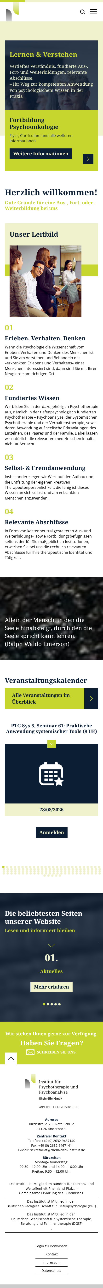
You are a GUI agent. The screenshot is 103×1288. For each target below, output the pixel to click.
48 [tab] (84, 869)
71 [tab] (73, 871)
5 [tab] (18, 867)
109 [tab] (60, 875)
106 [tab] (48, 875)
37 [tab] (42, 869)
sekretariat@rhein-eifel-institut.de (57, 1150)
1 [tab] (3, 867)
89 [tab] (42, 873)
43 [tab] (65, 869)
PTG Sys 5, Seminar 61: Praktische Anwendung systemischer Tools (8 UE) (51, 729)
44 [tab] (69, 869)
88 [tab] (38, 873)
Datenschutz (51, 1270)
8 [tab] (30, 867)
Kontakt (52, 1254)
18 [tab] (68, 867)
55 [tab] (11, 871)
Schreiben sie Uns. (57, 1052)
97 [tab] (73, 873)
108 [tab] (56, 875)
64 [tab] (46, 871)
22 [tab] (84, 867)
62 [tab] (38, 871)
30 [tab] (15, 869)
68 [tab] (61, 871)
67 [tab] (57, 871)
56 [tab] (15, 871)
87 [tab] (34, 873)
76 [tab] (92, 871)
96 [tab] (69, 873)
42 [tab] (61, 869)
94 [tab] (61, 873)
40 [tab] (53, 869)
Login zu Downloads (51, 1246)
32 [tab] (23, 869)
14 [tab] (53, 867)
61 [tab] (34, 871)
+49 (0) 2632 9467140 (58, 1140)
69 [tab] (65, 871)
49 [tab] (88, 869)
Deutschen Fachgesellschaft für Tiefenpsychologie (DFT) (51, 1206)
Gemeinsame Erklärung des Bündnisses (51, 1193)
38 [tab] (46, 869)
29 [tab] (11, 869)
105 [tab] (44, 875)
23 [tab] (87, 867)
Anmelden (51, 832)
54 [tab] (7, 871)
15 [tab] (57, 867)
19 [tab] (72, 867)
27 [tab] (4, 869)
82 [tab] (15, 873)
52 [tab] (99, 869)
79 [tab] (4, 873)
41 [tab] (57, 869)
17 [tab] (64, 867)
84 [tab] (23, 873)
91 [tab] (50, 873)
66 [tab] (53, 871)
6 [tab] (22, 867)
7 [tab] (26, 867)
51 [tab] (96, 869)
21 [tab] (80, 867)
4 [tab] (15, 867)
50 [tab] (92, 869)
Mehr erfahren (51, 987)
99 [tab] (80, 873)
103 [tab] (96, 873)
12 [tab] (45, 867)
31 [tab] (19, 869)
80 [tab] (7, 873)
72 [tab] (76, 871)
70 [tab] (69, 871)
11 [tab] (41, 867)
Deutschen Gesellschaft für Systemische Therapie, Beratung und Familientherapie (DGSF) (51, 1221)
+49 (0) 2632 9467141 (55, 1145)
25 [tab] (95, 867)
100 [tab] (84, 873)
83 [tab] (19, 873)
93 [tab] (57, 873)
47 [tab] (80, 869)
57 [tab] (19, 871)
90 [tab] (46, 873)
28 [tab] (7, 869)
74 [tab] (84, 871)
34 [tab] (30, 869)
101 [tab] (88, 873)
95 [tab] (65, 873)
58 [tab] (23, 871)
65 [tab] (50, 871)
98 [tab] (76, 873)
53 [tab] (4, 871)
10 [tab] (38, 867)
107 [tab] (52, 875)
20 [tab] (76, 867)
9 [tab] (34, 867)
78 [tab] (99, 871)
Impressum (51, 1262)
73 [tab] (80, 871)
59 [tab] (27, 871)
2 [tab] (7, 867)
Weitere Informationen (40, 153)
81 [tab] (11, 873)
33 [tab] (27, 869)
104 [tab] (99, 873)
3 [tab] (11, 867)
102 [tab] (92, 873)
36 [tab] (38, 869)
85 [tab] (27, 873)
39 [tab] (50, 869)
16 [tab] (61, 867)
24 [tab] (91, 867)
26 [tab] (99, 867)
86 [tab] (30, 873)
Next (88, 159)
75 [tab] (88, 871)
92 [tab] (53, 873)
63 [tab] (42, 871)
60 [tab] (30, 871)
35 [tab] (34, 869)
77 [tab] (96, 871)
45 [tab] (73, 869)
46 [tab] (76, 869)
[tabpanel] (51, 789)
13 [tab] (49, 867)
